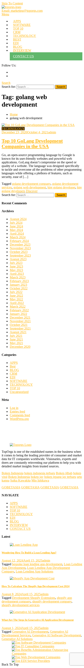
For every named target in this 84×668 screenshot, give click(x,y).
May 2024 (16, 230)
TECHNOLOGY (24, 35)
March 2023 (17, 277)
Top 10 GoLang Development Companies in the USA (32, 143)
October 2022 (19, 288)
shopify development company (52, 601)
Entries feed (17, 411)
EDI (16, 43)
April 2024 (17, 233)
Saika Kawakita (20, 480)
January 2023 (18, 284)
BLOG (17, 46)
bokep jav (37, 477)
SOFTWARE (22, 25)
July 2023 (16, 262)
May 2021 (16, 343)
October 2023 (19, 252)
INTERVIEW (22, 50)
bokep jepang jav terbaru (60, 477)
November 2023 (20, 248)
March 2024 (17, 237)
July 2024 (16, 222)
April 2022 (17, 303)
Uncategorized (19, 392)
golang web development (29, 187)
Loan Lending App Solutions (34, 571)
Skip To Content (12, 3)
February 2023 (19, 281)
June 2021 (16, 339)
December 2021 (20, 317)
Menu (5, 14)
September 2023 (20, 255)
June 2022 (16, 295)
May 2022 (16, 299)
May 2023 (16, 270)
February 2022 (19, 310)
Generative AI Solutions (17, 639)
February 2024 (19, 241)
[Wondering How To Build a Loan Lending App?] (42, 545)
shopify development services (21, 605)
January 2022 (18, 314)
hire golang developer (61, 187)
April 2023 (17, 273)
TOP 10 (18, 28)
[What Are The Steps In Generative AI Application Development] (42, 612)
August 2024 (18, 219)
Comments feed (20, 415)
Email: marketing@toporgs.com (22, 10)
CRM (16, 32)
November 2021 (20, 321)
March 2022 (17, 306)
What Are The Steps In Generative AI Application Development (38, 619)
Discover (32, 191)
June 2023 (16, 266)
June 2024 (16, 226)
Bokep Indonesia (12, 473)
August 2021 (18, 332)
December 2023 (20, 244)
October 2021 (19, 325)
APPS (17, 21)
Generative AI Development (30, 631)
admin (52, 132)
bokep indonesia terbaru (39, 473)
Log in (14, 408)
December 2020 (20, 346)
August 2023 (18, 259)
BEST (17, 39)
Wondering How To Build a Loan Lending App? (29, 552)
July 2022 (16, 292)
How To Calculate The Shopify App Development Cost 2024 (36, 586)
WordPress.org (19, 419)
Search (6, 83)
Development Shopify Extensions (33, 597)
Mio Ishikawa (40, 480)
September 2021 (20, 328)
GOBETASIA (11, 487)
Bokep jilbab (64, 473)
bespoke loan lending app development (37, 564)
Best (12, 366)
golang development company (31, 183)
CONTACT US (23, 56)
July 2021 (16, 335)
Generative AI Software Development (56, 635)
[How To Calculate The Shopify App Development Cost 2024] (42, 578)
